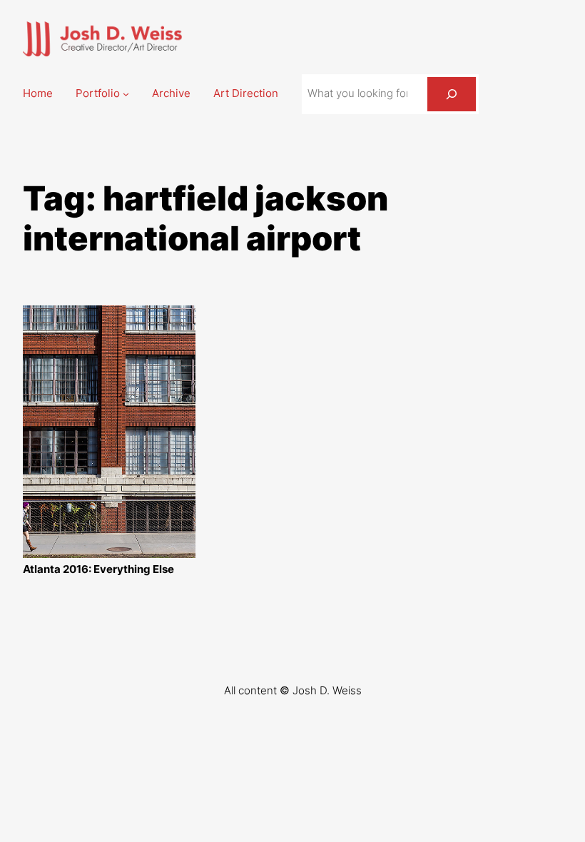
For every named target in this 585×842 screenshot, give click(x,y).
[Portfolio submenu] (126, 94)
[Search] (451, 94)
